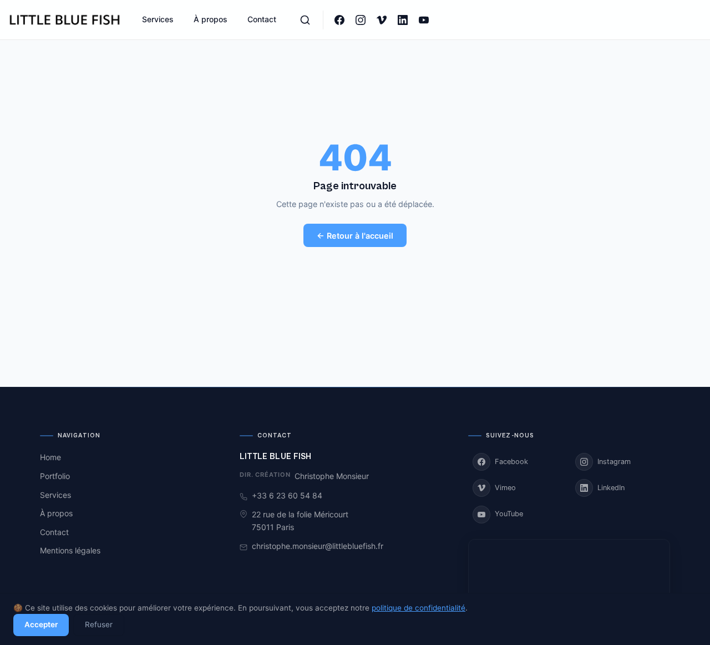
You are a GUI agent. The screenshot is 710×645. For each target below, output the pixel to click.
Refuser (99, 624)
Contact (261, 19)
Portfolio (55, 476)
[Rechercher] (305, 20)
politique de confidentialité (418, 607)
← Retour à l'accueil (355, 235)
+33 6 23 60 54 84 (287, 495)
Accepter (41, 624)
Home (50, 457)
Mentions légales (70, 550)
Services (158, 19)
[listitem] (339, 20)
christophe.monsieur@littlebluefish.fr (317, 546)
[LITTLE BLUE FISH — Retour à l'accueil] (65, 20)
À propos (210, 19)
